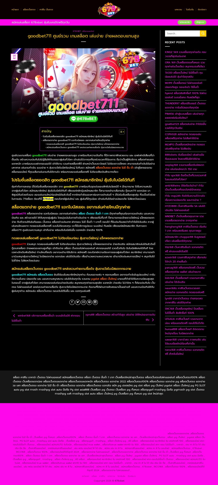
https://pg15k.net (65, 411)
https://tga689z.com (32, 407)
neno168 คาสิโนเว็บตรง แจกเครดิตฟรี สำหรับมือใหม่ (184, 352)
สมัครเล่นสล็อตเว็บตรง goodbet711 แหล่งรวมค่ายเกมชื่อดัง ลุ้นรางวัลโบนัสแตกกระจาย (85, 147)
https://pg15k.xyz (26, 411)
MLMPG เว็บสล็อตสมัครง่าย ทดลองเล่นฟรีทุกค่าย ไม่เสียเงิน (185, 147)
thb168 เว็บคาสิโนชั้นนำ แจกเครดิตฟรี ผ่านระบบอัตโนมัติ (184, 249)
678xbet (77, 31)
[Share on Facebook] (72, 302)
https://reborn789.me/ (28, 422)
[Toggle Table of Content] (120, 131)
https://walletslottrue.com (78, 422)
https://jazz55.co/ (90, 426)
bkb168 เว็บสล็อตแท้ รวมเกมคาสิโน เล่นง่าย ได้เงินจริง (184, 280)
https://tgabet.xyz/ (27, 415)
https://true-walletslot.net (180, 418)
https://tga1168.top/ (94, 415)
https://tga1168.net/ (72, 415)
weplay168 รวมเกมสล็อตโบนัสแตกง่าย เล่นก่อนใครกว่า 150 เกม (184, 167)
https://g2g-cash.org (123, 407)
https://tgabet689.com (134, 430)
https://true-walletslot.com (165, 422)
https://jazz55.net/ (52, 422)
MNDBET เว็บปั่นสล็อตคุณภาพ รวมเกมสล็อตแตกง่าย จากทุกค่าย (184, 218)
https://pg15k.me (187, 407)
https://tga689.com (88, 430)
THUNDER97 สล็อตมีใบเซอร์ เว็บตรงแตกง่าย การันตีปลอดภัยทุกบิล (185, 106)
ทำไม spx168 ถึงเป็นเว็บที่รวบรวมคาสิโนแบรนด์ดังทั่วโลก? (185, 177)
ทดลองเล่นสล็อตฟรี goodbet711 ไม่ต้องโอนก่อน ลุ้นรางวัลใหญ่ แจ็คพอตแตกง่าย (82, 144)
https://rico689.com (99, 407)
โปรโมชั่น (190, 9)
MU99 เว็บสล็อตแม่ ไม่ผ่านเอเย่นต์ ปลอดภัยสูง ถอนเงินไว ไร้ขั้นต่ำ (183, 85)
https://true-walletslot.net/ (90, 433)
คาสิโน (102, 476)
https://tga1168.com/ (190, 411)
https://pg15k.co (45, 411)
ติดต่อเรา (202, 9)
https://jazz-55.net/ (69, 426)
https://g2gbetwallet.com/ (147, 426)
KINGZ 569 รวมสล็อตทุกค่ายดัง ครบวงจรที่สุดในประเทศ (185, 54)
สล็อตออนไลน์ (88, 31)
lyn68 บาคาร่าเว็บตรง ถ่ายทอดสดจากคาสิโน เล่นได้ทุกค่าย (184, 301)
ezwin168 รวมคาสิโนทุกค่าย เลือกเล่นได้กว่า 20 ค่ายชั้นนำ (185, 260)
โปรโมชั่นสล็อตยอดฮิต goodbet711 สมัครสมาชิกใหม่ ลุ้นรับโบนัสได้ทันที (78, 136)
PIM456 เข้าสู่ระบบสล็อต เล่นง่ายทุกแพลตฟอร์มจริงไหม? (184, 116)
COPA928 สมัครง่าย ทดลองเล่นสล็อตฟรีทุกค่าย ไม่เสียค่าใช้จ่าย (183, 136)
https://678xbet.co (163, 415)
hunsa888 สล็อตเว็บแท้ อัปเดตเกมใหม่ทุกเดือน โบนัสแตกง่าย (184, 331)
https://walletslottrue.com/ (29, 433)
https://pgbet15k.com (87, 411)
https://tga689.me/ (110, 430)
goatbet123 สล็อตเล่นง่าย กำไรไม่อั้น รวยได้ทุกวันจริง (185, 126)
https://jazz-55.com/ (46, 426)
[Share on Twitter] (77, 302)
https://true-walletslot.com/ (121, 433)
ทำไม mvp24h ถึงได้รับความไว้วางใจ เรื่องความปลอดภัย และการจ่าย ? (185, 198)
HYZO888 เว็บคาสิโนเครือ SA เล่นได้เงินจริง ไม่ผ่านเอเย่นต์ (185, 208)
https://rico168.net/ (34, 418)
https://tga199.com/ (128, 418)
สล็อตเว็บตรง (29, 9)
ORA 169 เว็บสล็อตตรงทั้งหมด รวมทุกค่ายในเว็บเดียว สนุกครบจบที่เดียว (185, 65)
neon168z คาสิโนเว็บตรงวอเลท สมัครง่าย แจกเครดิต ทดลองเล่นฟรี (184, 290)
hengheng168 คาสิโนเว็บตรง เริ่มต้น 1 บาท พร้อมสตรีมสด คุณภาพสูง (185, 229)
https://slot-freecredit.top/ (152, 433)
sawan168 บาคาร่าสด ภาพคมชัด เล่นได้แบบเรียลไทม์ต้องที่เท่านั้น (185, 342)
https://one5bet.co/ (105, 418)
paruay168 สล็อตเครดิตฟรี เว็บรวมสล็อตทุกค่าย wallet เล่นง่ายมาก (185, 270)
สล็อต (94, 476)
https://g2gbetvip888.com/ (116, 426)
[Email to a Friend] (83, 302)
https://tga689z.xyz (76, 407)
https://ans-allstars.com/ (187, 415)
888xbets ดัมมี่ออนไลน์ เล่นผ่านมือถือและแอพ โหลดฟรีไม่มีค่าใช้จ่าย (184, 157)
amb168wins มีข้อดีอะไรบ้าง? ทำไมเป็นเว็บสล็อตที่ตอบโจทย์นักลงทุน (184, 188)
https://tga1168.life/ (117, 415)
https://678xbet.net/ (140, 415)
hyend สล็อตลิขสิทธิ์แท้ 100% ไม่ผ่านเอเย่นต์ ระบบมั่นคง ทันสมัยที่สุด (185, 95)
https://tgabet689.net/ (161, 430)
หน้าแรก (15, 9)
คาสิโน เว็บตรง (46, 9)
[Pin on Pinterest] (89, 302)
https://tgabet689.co (186, 430)
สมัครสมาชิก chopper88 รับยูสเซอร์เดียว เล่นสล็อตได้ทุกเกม (185, 239)
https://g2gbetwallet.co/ (63, 430)
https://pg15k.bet (168, 407)
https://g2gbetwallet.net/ (176, 426)
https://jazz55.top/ (191, 422)
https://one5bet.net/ (81, 418)
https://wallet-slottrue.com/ (59, 433)
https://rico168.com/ (57, 418)
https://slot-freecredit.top (136, 422)
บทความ (178, 9)
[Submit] (203, 33)
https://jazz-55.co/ (24, 426)
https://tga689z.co (54, 407)
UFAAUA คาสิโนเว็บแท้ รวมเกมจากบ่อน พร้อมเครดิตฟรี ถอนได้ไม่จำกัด (184, 321)
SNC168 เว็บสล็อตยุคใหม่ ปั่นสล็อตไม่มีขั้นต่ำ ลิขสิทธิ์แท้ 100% (184, 311)
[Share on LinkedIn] (95, 302)
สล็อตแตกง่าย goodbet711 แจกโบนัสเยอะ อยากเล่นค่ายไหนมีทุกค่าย (76, 140)
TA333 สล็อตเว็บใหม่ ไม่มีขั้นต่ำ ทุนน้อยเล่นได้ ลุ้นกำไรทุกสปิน (184, 75)
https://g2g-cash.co (146, 407)
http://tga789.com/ (49, 415)
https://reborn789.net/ (152, 418)
